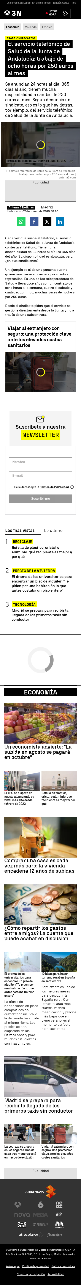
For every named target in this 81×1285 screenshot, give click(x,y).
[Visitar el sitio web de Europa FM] (40, 1225)
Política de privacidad (35, 1266)
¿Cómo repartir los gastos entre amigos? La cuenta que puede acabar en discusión (38, 933)
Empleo (47, 27)
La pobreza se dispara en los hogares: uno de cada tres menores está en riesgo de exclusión (20, 1152)
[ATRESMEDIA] (40, 1191)
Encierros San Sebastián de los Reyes (28, 2)
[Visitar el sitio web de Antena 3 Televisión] (22, 1205)
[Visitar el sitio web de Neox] (59, 1205)
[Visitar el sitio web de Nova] (22, 1215)
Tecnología (24, 605)
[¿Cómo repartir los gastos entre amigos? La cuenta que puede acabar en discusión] (40, 904)
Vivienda (31, 27)
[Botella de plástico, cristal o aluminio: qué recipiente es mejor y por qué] (59, 781)
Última (53, 13)
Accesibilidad (56, 1274)
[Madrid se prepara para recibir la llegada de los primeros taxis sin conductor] (40, 1076)
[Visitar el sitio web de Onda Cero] (22, 1225)
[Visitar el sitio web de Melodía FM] (59, 1225)
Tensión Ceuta (61, 2)
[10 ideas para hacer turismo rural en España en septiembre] (59, 962)
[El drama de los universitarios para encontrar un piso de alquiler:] (22, 962)
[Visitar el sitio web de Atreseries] (59, 1215)
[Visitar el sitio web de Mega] (40, 1215)
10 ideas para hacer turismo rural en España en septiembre (58, 977)
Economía (40, 692)
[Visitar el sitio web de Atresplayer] (31, 1235)
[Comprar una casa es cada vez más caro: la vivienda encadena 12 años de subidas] (40, 837)
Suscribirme (40, 498)
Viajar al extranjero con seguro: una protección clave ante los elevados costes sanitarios (39, 336)
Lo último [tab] (53, 530)
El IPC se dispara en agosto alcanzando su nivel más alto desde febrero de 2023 (19, 798)
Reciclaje (22, 542)
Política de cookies (63, 1266)
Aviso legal (13, 1266)
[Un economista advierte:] (40, 723)
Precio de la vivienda (34, 571)
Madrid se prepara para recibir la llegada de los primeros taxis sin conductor (40, 615)
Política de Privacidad (54, 487)
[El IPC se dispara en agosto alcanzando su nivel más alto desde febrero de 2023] (22, 781)
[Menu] (76, 13)
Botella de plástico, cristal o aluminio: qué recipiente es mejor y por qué (42, 552)
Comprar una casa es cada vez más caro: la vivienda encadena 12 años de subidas (39, 866)
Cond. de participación (31, 1274)
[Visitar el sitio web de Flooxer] (54, 1235)
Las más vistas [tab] (20, 530)
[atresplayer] (65, 13)
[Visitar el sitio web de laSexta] (40, 1205)
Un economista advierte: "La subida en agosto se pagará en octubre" (38, 752)
